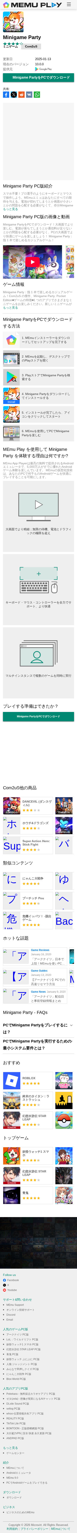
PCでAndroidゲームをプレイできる (26, 1482)
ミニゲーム (10, 46)
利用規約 (12, 1528)
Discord (10, 1314)
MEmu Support (15, 1304)
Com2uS (31, 46)
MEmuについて (15, 1467)
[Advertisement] (38, 141)
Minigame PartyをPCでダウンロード (41, 77)
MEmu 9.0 (12, 1477)
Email (9, 1319)
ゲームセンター (15, 1453)
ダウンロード (14, 1497)
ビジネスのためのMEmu (20, 1512)
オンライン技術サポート (20, 1309)
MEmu (32, 5)
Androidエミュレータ (18, 1472)
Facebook (13, 1280)
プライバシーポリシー (34, 1528)
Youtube (12, 1290)
